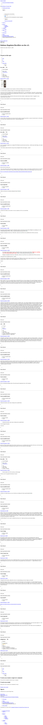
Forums (6, 25)
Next (3, 61)
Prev (3, 58)
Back (5, 715)
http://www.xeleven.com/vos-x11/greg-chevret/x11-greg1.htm (10, 604)
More (5, 27)
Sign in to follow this (3, 40)
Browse (4, 24)
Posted (4, 78)
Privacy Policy (5, 705)
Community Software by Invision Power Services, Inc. (20, 707)
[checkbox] (5, 16)
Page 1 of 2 (5, 63)
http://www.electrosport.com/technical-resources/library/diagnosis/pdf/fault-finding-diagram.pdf (16, 171)
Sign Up (4, 22)
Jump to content (3, 0)
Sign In (6, 19)
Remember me (7, 17)
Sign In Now (2, 694)
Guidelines (6, 26)
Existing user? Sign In (6, 710)
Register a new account (4, 687)
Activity (4, 28)
